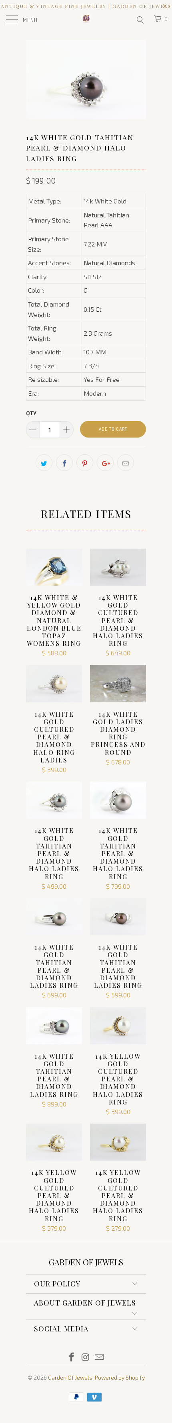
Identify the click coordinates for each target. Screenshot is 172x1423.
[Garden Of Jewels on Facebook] (72, 1357)
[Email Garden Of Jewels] (100, 1357)
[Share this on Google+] (105, 462)
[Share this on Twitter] (44, 462)
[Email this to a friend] (125, 462)
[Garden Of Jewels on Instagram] (86, 1357)
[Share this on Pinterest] (84, 462)
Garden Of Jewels (70, 1377)
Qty (31, 413)
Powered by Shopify (120, 1377)
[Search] (140, 19)
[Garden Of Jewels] (86, 20)
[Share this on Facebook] (64, 462)
